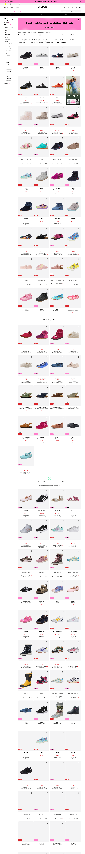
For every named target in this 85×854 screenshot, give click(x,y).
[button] (65, 35)
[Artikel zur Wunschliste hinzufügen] (31, 47)
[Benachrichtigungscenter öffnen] (72, 7)
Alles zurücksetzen (61, 42)
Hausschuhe (48, 32)
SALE (39, 32)
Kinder (17, 7)
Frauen (6, 7)
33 (52, 32)
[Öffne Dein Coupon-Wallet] (65, 7)
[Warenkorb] (80, 7)
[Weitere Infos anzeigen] (26, 74)
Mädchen (24, 32)
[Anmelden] (69, 7)
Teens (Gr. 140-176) (32, 32)
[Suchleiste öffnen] (62, 11)
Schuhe (42, 32)
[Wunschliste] (76, 7)
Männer (12, 7)
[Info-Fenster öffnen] (80, 1)
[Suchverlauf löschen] (79, 11)
